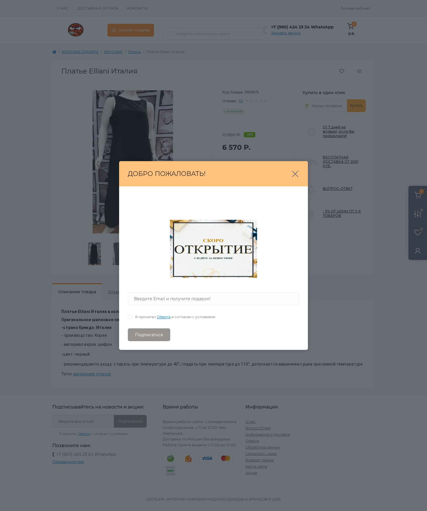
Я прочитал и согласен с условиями (175, 317)
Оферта (164, 317)
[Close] (295, 174)
